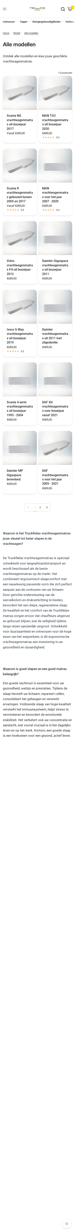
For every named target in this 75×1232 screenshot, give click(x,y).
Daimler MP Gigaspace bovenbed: (15, 475)
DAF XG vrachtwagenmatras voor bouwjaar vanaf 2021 (55, 408)
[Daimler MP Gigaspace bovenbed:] (20, 448)
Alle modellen (31, 33)
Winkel (16, 33)
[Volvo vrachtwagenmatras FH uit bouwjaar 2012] (20, 238)
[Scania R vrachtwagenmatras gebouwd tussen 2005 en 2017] (20, 165)
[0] (69, 9)
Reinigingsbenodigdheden (46, 21)
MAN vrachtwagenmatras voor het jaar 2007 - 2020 (55, 194)
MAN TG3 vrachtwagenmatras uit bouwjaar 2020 (55, 122)
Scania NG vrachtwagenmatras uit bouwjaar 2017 (20, 122)
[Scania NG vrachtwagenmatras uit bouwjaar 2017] (20, 93)
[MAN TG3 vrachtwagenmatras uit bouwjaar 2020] (55, 93)
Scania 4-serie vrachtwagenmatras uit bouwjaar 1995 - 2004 (20, 408)
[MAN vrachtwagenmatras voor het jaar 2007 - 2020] (55, 165)
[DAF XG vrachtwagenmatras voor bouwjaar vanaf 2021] (55, 379)
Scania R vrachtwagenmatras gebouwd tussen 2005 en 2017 (20, 194)
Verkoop (70, 21)
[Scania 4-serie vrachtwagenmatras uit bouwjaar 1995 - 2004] (20, 379)
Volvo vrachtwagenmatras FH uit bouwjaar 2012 (20, 267)
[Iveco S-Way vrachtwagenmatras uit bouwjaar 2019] (20, 307)
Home (6, 33)
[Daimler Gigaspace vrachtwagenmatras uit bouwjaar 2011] (55, 238)
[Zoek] (63, 9)
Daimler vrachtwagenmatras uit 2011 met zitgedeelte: (55, 336)
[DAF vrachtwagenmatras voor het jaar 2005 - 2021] (55, 448)
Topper (24, 21)
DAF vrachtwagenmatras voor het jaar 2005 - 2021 (55, 477)
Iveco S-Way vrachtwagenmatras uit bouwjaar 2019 (20, 336)
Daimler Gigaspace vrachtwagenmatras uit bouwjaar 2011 (55, 267)
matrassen (9, 21)
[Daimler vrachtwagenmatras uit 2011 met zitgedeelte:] (55, 307)
